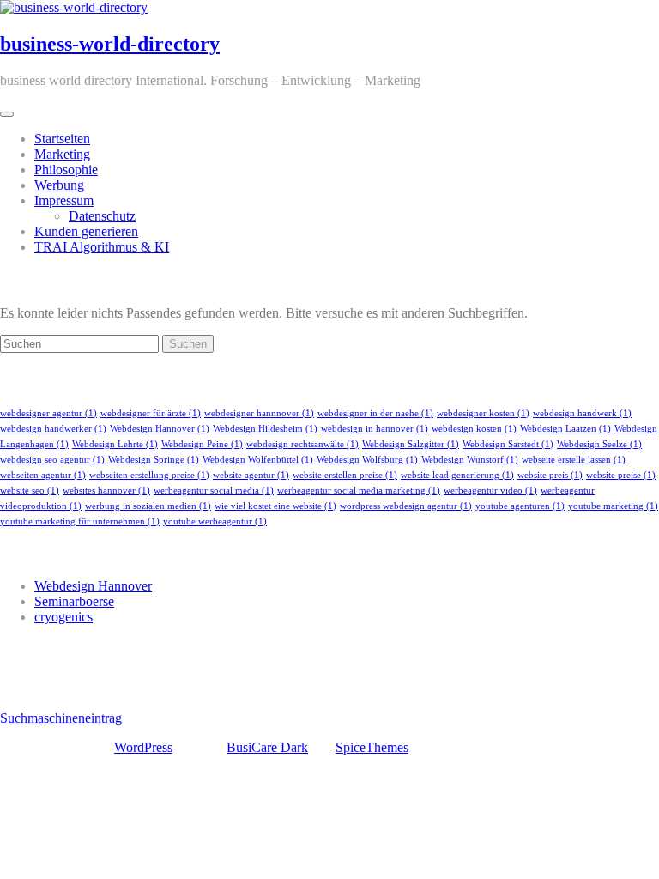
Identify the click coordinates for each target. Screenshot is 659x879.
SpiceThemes (372, 747)
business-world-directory (110, 44)
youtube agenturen (520, 506)
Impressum (64, 200)
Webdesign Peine (202, 444)
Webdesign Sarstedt (508, 444)
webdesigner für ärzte (150, 413)
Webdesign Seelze (599, 444)
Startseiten (62, 138)
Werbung (59, 185)
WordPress (143, 747)
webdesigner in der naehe (375, 413)
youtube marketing (613, 506)
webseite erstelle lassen (574, 459)
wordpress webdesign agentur (406, 506)
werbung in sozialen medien (148, 506)
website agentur (251, 475)
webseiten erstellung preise (149, 475)
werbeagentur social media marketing (358, 490)
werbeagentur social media (214, 490)
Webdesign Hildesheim (265, 428)
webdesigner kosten (483, 413)
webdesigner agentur (48, 413)
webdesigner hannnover (259, 413)
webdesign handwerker (53, 428)
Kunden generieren (86, 231)
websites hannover (106, 490)
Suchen (188, 343)
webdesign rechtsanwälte (302, 444)
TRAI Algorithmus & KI (101, 246)
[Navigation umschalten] (7, 114)
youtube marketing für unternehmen (80, 521)
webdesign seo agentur (52, 459)
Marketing (62, 154)
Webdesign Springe (153, 459)
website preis (550, 475)
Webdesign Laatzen (565, 428)
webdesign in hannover (374, 428)
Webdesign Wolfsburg (367, 459)
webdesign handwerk (582, 413)
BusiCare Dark (267, 747)
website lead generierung (457, 475)
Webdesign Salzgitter (410, 444)
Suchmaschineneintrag (61, 718)
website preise (621, 475)
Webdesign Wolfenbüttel (258, 459)
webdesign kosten (474, 428)
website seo (29, 490)
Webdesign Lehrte (115, 444)
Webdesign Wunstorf (469, 459)
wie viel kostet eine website (275, 506)
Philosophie (66, 169)
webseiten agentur (43, 475)
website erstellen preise (345, 475)
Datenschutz (102, 216)
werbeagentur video (490, 490)
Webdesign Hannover (159, 428)
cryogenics (63, 616)
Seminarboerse (74, 601)
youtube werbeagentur (215, 521)
